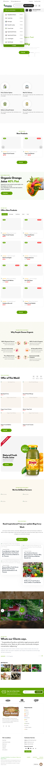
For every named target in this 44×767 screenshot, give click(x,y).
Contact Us (31, 1)
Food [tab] (28, 214)
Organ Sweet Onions (6, 409)
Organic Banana (29, 257)
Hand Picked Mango (28, 393)
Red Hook (4, 740)
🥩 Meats (26, 715)
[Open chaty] (41, 764)
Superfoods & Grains (12, 31)
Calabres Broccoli (7, 303)
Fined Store (7, 1)
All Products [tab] (4, 214)
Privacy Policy (40, 758)
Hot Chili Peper (29, 280)
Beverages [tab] (11, 214)
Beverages (10, 21)
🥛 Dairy (26, 721)
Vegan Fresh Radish (30, 303)
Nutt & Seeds (10, 42)
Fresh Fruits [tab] (18, 214)
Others (14, 45)
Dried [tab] (23, 214)
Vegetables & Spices (12, 14)
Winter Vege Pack (27, 409)
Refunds (41, 757)
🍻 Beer (25, 729)
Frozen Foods (10, 28)
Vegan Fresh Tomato (8, 153)
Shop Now (5, 193)
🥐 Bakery (26, 710)
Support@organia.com (16, 1)
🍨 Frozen (26, 725)
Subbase (4, 747)
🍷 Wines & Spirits (27, 727)
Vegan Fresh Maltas (8, 280)
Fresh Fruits (10, 18)
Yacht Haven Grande (6, 742)
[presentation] (3, 147)
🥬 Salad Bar (26, 723)
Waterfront (4, 744)
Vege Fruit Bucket (29, 153)
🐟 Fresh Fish (27, 717)
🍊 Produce (26, 713)
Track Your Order (37, 1)
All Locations (4, 749)
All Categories (11, 10)
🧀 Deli (25, 719)
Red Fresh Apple (7, 257)
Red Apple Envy (5, 393)
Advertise (35, 757)
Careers (28, 757)
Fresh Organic (10, 38)
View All (23, 52)
